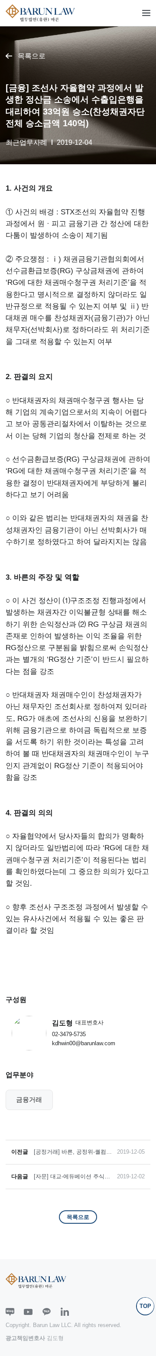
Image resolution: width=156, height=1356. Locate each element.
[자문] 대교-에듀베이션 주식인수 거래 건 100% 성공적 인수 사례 (72, 1177)
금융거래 (29, 1099)
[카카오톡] (46, 1312)
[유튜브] (28, 1312)
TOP (145, 1306)
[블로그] (10, 1312)
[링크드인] (65, 1312)
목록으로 (32, 56)
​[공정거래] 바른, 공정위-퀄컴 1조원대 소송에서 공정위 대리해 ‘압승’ (73, 1152)
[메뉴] (146, 13)
